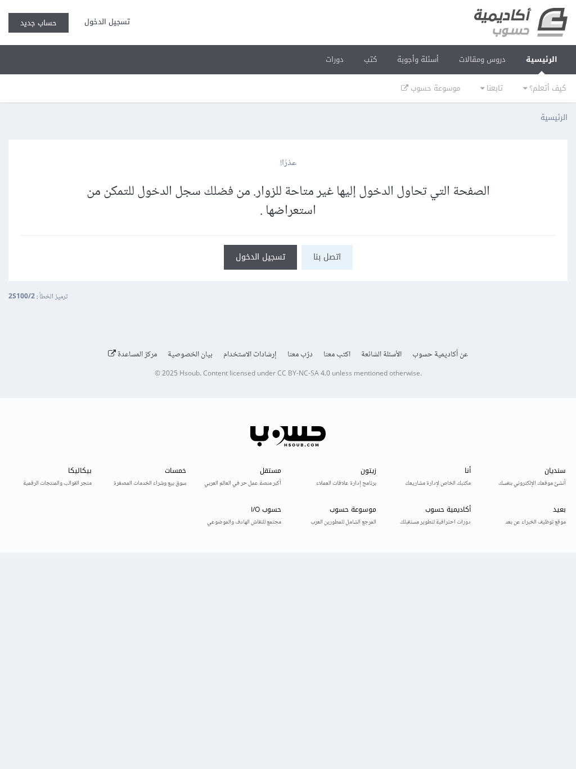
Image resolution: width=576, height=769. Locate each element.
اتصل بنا (327, 257)
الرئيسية (541, 59)
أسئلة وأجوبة (418, 59)
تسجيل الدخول (105, 22)
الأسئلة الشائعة (381, 354)
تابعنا (493, 88)
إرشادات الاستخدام (250, 354)
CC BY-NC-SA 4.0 (303, 374)
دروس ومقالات (482, 59)
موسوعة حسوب (434, 88)
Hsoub (189, 374)
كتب (370, 59)
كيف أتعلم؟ (546, 88)
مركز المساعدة (136, 354)
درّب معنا (300, 354)
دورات (335, 59)
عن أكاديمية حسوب (440, 354)
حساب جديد (38, 23)
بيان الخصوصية (190, 354)
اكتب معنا (336, 354)
